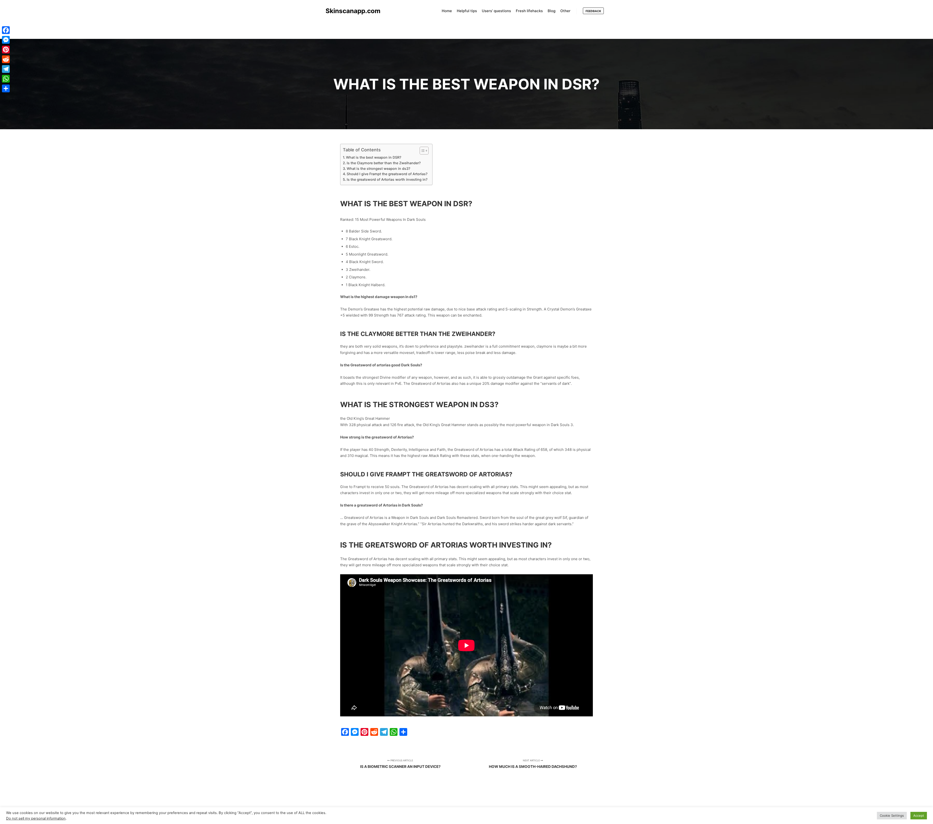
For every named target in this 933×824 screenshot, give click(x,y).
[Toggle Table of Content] (421, 150)
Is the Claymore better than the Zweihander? (384, 163)
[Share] (6, 88)
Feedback (593, 11)
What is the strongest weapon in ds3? (378, 168)
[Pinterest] (6, 49)
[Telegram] (6, 69)
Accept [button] (918, 815)
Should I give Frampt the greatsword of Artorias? (387, 174)
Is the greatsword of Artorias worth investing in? (387, 179)
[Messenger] (6, 40)
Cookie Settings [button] (892, 815)
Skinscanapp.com (350, 11)
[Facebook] (6, 30)
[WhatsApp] (6, 79)
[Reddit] (6, 59)
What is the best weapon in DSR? (373, 157)
